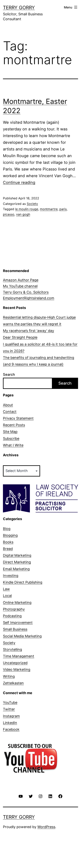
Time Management (18, 656)
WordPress (46, 827)
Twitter (9, 709)
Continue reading (19, 182)
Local (7, 596)
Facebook (11, 729)
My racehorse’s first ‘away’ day (28, 331)
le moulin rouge (26, 209)
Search (9, 374)
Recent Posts (14, 425)
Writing (9, 676)
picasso (8, 214)
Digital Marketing (17, 555)
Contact (10, 412)
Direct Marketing (17, 562)
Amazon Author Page (20, 280)
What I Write (13, 445)
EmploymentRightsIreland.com (28, 298)
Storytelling (12, 649)
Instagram (11, 716)
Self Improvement (18, 622)
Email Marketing (16, 569)
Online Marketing (17, 602)
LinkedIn (10, 723)
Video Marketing (16, 669)
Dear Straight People (20, 337)
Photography (14, 609)
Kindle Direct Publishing (22, 582)
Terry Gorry (19, 7)
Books (8, 542)
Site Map (10, 432)
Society (32, 204)
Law (6, 589)
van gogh (23, 214)
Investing (10, 576)
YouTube (10, 702)
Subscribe (11, 438)
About (8, 405)
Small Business (15, 629)
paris (63, 209)
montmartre (49, 209)
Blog (6, 529)
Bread (8, 549)
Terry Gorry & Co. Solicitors (26, 292)
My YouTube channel (20, 286)
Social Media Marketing (22, 636)
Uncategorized (15, 663)
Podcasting (12, 616)
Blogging (10, 535)
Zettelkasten (13, 683)
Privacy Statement (18, 418)
